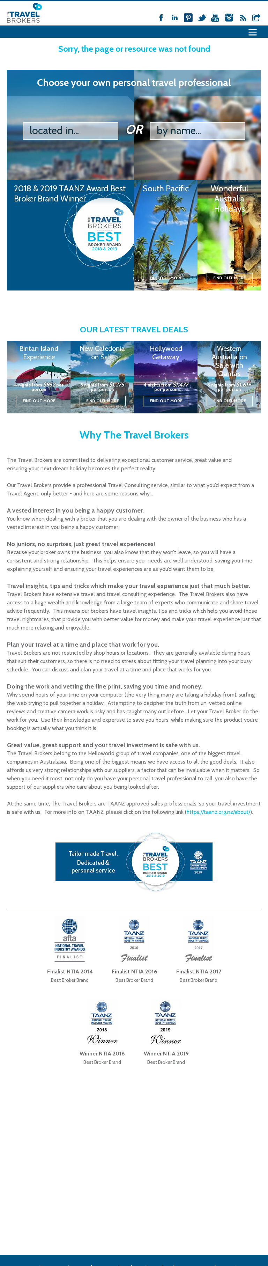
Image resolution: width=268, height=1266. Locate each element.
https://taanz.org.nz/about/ (218, 812)
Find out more (166, 277)
